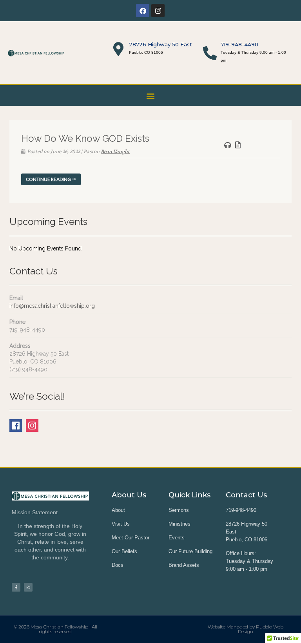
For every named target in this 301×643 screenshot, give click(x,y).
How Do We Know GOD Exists (85, 138)
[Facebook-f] (16, 587)
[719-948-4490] (210, 53)
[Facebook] (142, 10)
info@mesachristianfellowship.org (52, 306)
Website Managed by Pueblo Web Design (245, 629)
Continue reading (49, 179)
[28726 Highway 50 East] (118, 49)
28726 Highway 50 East (160, 44)
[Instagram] (158, 10)
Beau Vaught (115, 151)
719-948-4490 (239, 44)
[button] (150, 95)
